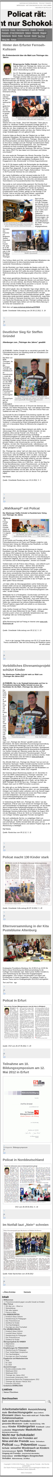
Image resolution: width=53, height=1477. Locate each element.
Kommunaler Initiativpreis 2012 (17, 1377)
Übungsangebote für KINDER (15, 1342)
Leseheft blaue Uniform (14, 1333)
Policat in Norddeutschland (23, 1160)
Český (12, 30)
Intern (23, 1473)
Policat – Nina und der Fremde (30, 1464)
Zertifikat (26, 1458)
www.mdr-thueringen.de (14, 780)
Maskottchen (34, 1429)
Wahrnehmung (17, 1458)
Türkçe (13, 40)
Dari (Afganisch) (23, 30)
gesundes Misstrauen (12, 1423)
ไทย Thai (41, 36)
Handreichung (35, 1424)
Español (41, 30)
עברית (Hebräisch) (17, 33)
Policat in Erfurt (14, 1000)
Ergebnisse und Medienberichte (16, 1358)
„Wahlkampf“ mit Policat (21, 508)
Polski (20, 36)
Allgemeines (10, 1344)
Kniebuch (40, 1427)
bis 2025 (9, 1363)
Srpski (34, 36)
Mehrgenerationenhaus (10, 1432)
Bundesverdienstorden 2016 (16, 1369)
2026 (7, 1360)
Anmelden (28, 1473)
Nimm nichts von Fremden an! (20, 1438)
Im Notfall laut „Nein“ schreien (26, 1225)
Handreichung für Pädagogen (16, 1319)
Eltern (18, 1415)
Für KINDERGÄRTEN (11, 1314)
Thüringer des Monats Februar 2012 (18, 1381)
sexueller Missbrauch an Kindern (29, 1448)
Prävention (29, 1444)
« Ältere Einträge (9, 1292)
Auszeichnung (37, 1409)
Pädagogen (42, 1445)
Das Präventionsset (13, 1321)
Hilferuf (4, 1427)
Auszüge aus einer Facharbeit (16, 1327)
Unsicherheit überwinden (30, 1453)
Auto (4, 1412)
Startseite (5, 30)
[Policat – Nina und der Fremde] (26, 18)
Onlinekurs (40, 1441)
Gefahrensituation (12, 1418)
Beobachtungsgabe (20, 1412)
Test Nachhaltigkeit (12, 1325)
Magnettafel (18, 1429)
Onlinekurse (10, 1346)
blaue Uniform (39, 1413)
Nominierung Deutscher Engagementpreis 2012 (22, 1379)
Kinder (12, 1426)
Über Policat (8, 1304)
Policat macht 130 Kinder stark (26, 857)
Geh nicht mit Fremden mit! (19, 1420)
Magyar (43, 33)
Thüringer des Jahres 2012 (15, 1375)
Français (5, 33)
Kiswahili (35, 33)
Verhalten (6, 1458)
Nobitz (32, 1441)
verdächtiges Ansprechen (28, 1455)
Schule (5, 1448)
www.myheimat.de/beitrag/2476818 (26, 307)
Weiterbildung (10, 1308)
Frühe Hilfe (44, 1415)
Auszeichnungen (10, 1367)
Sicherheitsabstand (9, 1451)
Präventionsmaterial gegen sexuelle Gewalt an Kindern (25, 1302)
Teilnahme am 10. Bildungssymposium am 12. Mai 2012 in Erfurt (24, 1068)
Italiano (28, 33)
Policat (7, 1444)
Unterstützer (7, 1456)
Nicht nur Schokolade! (18, 1435)
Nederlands (6, 36)
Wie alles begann (12, 1310)
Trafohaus (30, 1450)
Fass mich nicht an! (30, 1415)
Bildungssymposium (20, 1147)
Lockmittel (6, 1430)
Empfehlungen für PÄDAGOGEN (16, 1348)
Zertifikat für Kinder (12, 1323)
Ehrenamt (7, 1415)
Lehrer (47, 1427)
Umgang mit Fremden (11, 1453)
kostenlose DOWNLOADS (13, 1386)
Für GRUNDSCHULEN (12, 1329)
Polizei (17, 1445)
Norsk (14, 36)
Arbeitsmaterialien (14, 1409)
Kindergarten (26, 1426)
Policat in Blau (11, 1312)
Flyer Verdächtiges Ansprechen (17, 1352)
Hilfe (43, 1424)
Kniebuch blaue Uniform (14, 1317)
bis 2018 (9, 1365)
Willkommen (8, 1300)
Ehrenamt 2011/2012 (13, 1384)
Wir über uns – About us (14, 1306)
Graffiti (26, 1424)
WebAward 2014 (11, 1371)
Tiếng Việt (5, 40)
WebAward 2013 (11, 1373)
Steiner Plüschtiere (11, 1392)
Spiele (20, 1451)
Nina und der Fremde (15, 1441)
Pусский (27, 36)
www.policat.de (38, 757)
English (33, 30)
